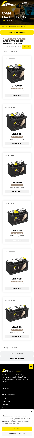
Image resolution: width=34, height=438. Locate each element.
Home (3, 20)
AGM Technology (14, 91)
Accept (17, 429)
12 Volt (22, 91)
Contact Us (5, 388)
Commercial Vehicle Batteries (17, 26)
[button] (31, 411)
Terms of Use (6, 401)
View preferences (17, 434)
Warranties (5, 405)
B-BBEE (4, 408)
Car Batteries (4, 26)
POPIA (4, 398)
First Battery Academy (9, 394)
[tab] (17, 32)
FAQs (3, 391)
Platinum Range (17, 88)
